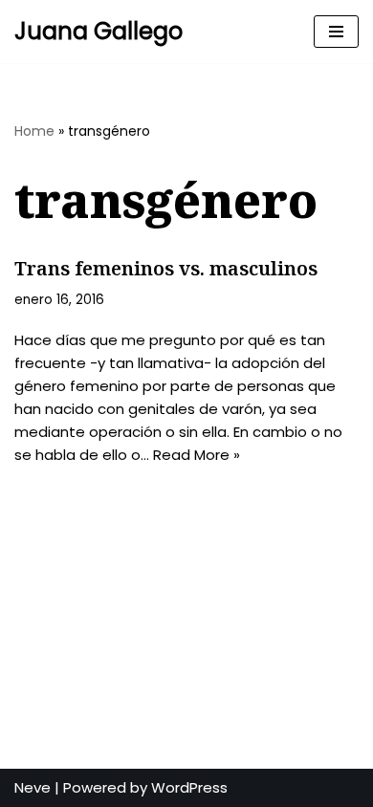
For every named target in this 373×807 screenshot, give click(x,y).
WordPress (189, 787)
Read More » (196, 455)
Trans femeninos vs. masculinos (166, 268)
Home (34, 131)
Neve (32, 787)
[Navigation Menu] (336, 31)
